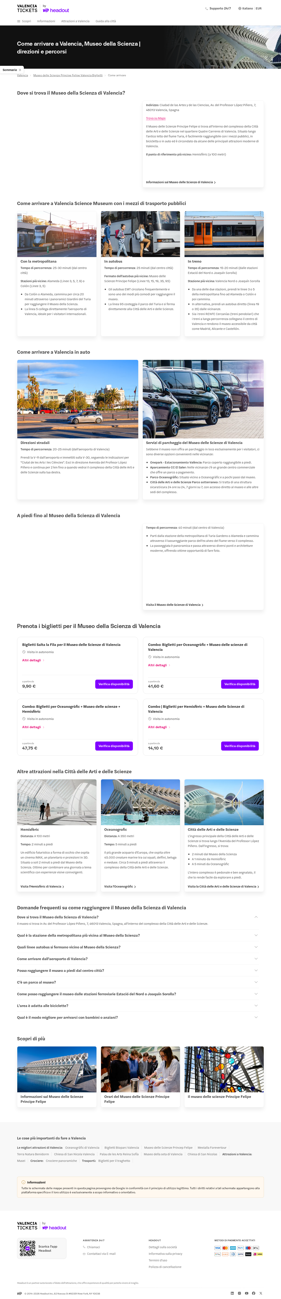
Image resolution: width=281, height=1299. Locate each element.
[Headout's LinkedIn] (232, 1293)
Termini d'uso (158, 1260)
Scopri (26, 21)
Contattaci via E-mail (101, 1253)
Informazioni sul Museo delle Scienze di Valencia (179, 182)
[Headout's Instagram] (239, 1293)
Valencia (22, 75)
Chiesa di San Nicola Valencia (74, 1154)
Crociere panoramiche (61, 1161)
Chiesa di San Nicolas (202, 1154)
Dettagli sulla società (163, 1247)
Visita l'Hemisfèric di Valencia (41, 886)
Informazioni (46, 21)
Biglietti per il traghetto (114, 1161)
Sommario (10, 69)
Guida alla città (106, 21)
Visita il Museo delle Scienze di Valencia (173, 605)
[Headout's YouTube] (246, 1293)
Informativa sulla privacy (165, 1253)
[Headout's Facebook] (253, 1293)
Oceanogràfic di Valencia (82, 1147)
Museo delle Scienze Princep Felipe (168, 1147)
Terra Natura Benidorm (33, 1154)
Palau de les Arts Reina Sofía (119, 1154)
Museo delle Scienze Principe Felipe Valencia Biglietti (68, 75)
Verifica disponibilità (114, 684)
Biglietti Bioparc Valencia (122, 1147)
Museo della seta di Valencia (163, 1154)
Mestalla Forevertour (212, 1147)
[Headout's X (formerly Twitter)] (260, 1293)
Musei (21, 1161)
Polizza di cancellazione (165, 1267)
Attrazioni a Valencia (75, 21)
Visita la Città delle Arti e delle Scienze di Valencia (222, 886)
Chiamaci (93, 1247)
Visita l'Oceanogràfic (118, 886)
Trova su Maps (156, 118)
